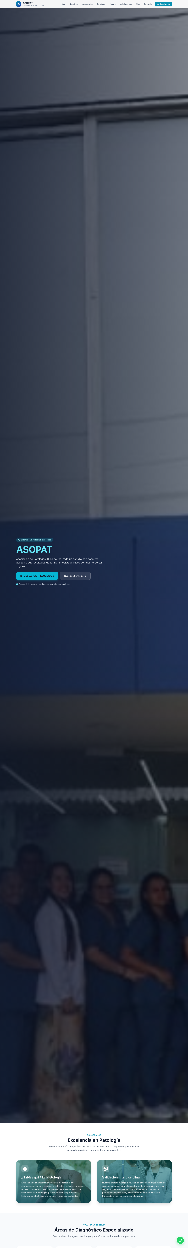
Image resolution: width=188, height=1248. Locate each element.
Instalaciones (126, 4)
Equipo (112, 4)
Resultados (164, 4)
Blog (138, 4)
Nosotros (73, 4)
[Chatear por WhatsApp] (180, 1240)
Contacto (148, 4)
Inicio (62, 4)
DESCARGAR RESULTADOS (39, 575)
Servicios (101, 4)
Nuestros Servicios (74, 576)
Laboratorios (87, 4)
